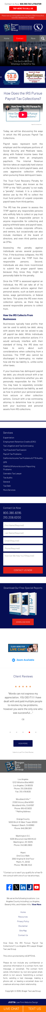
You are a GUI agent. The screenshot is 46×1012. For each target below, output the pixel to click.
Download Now (23, 622)
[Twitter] (16, 887)
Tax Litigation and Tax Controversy (18, 446)
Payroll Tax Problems (12, 454)
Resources (23, 916)
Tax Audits (7, 477)
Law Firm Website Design (23, 1002)
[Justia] (30, 887)
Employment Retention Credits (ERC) (19, 441)
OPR (5, 462)
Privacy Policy (23, 921)
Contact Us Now (12, 507)
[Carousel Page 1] (10, 732)
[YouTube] (36, 887)
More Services (9, 490)
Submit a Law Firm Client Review (23, 752)
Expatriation (8, 437)
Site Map (23, 930)
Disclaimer (23, 926)
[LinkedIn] (23, 887)
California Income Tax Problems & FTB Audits (23, 458)
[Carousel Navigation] (23, 732)
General (6, 481)
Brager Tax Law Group (31, 991)
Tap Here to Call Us (23, 8)
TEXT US (34, 1009)
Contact (19, 38)
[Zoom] (23, 660)
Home (6, 38)
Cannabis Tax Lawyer (12, 473)
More (33, 38)
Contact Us (23, 935)
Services (8, 432)
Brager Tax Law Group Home (23, 27)
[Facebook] (9, 887)
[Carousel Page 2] (16, 732)
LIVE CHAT (11, 1009)
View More (23, 743)
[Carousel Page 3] (23, 732)
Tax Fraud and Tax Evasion (14, 450)
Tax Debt (7, 486)
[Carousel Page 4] (29, 732)
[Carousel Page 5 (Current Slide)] (36, 732)
